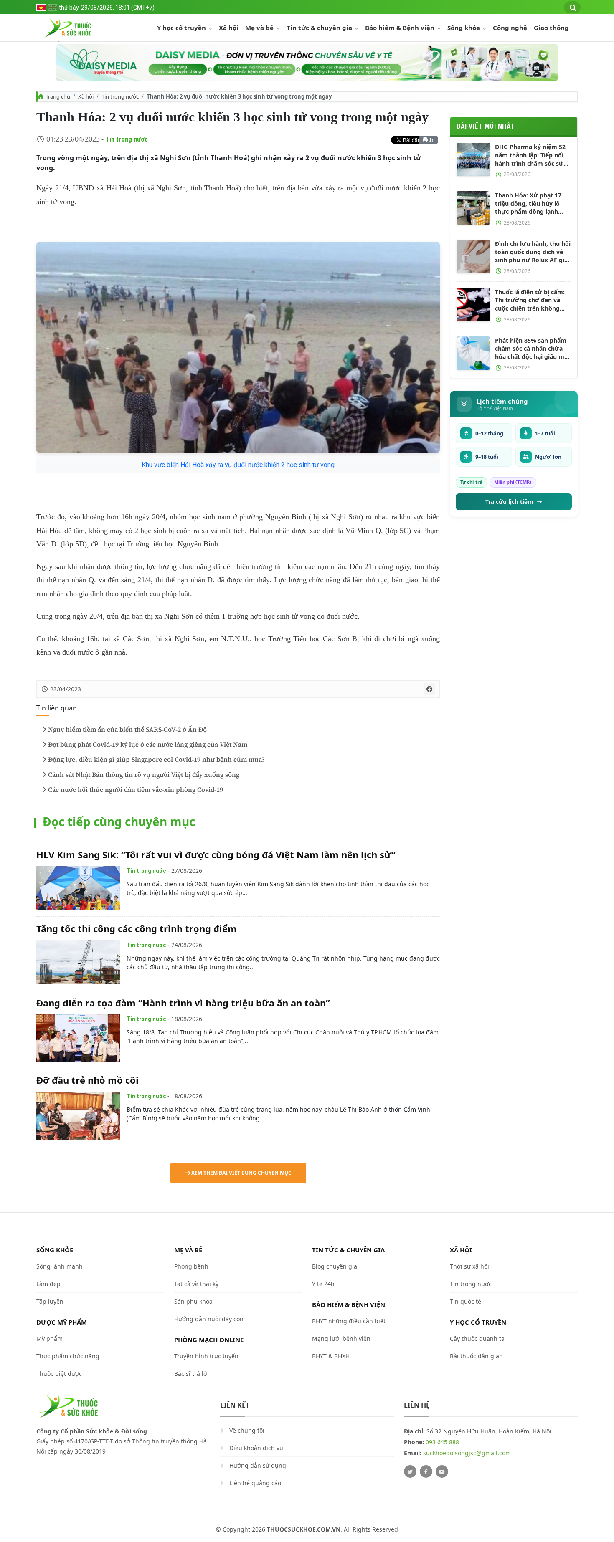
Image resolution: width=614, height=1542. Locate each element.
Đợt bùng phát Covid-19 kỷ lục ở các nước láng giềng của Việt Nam (147, 745)
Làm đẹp (48, 1284)
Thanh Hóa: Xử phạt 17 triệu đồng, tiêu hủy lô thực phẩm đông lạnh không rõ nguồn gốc (528, 203)
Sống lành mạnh (59, 1266)
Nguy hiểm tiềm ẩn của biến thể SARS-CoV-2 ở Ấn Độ (127, 729)
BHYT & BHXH (331, 1356)
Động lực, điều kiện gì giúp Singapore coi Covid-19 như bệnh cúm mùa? (156, 760)
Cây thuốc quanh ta (477, 1338)
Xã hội (228, 27)
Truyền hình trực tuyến (206, 1356)
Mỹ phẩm (49, 1338)
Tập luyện (49, 1301)
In (431, 139)
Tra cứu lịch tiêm (509, 502)
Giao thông (551, 27)
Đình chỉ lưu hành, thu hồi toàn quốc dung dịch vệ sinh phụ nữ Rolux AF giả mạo (533, 252)
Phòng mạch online (209, 1339)
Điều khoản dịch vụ (256, 1448)
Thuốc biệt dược (59, 1374)
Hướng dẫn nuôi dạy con (209, 1319)
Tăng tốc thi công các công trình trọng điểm (136, 928)
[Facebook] (426, 1471)
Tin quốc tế (465, 1301)
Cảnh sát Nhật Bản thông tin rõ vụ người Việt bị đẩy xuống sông (143, 775)
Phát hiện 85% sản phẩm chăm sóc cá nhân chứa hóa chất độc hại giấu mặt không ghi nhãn (532, 348)
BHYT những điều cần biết (349, 1321)
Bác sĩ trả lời (191, 1374)
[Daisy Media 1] (307, 62)
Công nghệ (510, 27)
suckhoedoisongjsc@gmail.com (467, 1453)
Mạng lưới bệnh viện (341, 1338)
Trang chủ (58, 96)
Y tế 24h (323, 1284)
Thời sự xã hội (469, 1266)
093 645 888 (442, 1442)
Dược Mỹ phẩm (61, 1322)
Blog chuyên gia (334, 1266)
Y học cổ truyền (182, 27)
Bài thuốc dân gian (476, 1356)
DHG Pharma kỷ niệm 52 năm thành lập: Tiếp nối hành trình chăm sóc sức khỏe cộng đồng (530, 155)
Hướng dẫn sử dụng (257, 1465)
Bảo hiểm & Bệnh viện (400, 27)
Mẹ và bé (260, 27)
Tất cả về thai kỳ (196, 1284)
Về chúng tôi (246, 1430)
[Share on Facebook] (429, 689)
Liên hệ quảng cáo (255, 1483)
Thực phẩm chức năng (67, 1356)
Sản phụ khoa (193, 1301)
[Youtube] (442, 1471)
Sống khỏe (464, 27)
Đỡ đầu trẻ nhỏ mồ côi (87, 1080)
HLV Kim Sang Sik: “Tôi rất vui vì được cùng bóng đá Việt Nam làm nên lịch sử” (216, 854)
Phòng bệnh (191, 1266)
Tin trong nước (120, 96)
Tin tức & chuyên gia (320, 27)
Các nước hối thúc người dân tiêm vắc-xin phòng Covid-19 (135, 790)
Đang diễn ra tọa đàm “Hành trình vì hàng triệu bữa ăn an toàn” (183, 1002)
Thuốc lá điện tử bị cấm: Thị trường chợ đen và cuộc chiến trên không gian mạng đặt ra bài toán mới (532, 300)
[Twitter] (410, 1471)
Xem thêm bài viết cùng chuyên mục (241, 1172)
